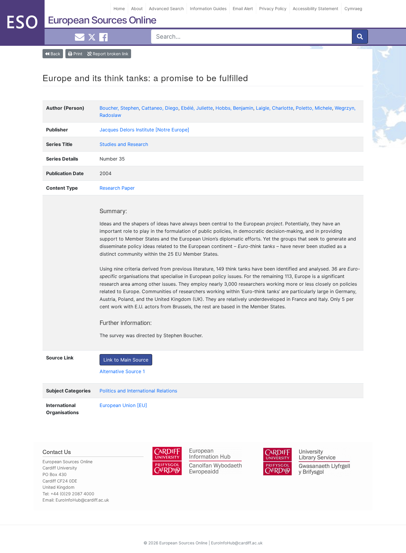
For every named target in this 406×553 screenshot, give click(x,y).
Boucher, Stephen (119, 108)
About (137, 8)
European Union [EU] (123, 405)
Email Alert (243, 8)
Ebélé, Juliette (197, 108)
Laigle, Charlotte (274, 108)
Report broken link (110, 53)
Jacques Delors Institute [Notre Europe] (144, 130)
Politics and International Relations (138, 391)
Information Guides (208, 8)
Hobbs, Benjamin (234, 108)
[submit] (360, 36)
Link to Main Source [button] (125, 360)
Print (77, 53)
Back (54, 53)
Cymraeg (353, 8)
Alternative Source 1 (122, 371)
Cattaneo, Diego (159, 108)
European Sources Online (102, 20)
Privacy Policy (273, 8)
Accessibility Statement (315, 8)
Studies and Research (124, 144)
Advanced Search (166, 8)
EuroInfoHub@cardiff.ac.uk (82, 499)
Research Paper (117, 188)
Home (119, 8)
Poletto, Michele (314, 108)
